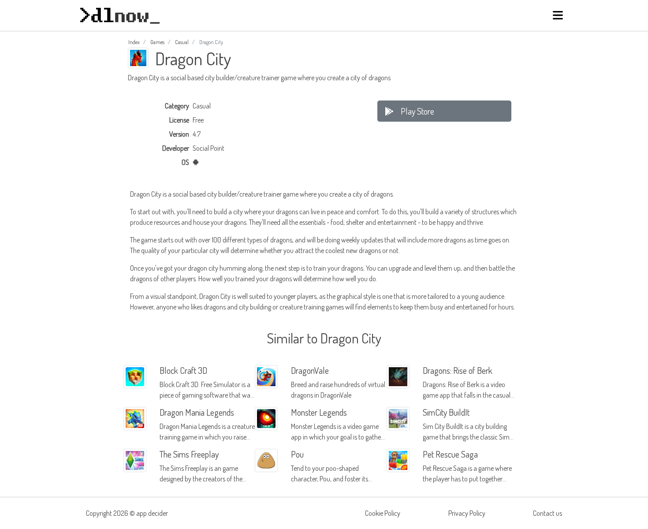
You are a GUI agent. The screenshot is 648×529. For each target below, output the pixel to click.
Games (157, 42)
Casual (182, 42)
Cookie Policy (382, 513)
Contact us (547, 513)
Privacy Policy (466, 513)
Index (134, 42)
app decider (152, 513)
